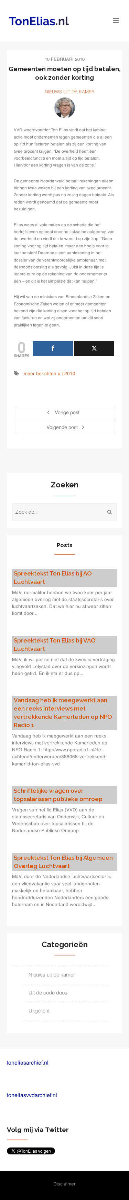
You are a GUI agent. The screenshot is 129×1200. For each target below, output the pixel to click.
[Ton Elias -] (50, 21)
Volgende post (62, 428)
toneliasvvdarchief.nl (32, 1095)
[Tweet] (94, 348)
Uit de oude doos (48, 993)
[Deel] (53, 348)
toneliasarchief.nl (28, 1063)
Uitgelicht (39, 1010)
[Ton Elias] (65, 108)
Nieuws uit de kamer (70, 92)
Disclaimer (64, 1184)
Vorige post (66, 413)
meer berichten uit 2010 (49, 374)
